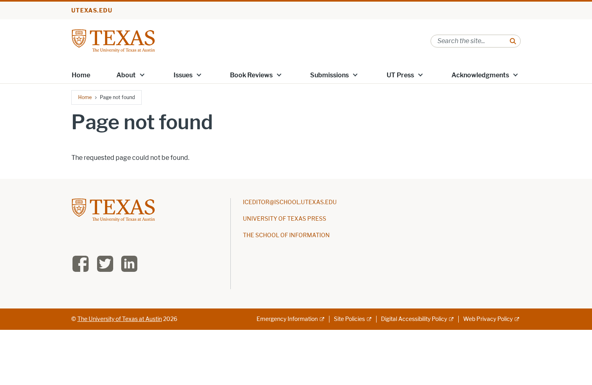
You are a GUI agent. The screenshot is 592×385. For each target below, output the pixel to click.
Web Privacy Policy (488, 319)
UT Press (400, 75)
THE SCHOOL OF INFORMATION (286, 235)
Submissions (329, 75)
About (126, 75)
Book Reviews (251, 75)
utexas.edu (91, 10)
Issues (183, 75)
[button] (142, 74)
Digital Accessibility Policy (414, 319)
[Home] (113, 40)
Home (81, 75)
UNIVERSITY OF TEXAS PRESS (284, 218)
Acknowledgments (480, 75)
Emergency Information (287, 319)
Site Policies (349, 319)
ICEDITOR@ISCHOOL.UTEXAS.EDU (290, 202)
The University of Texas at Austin (119, 319)
